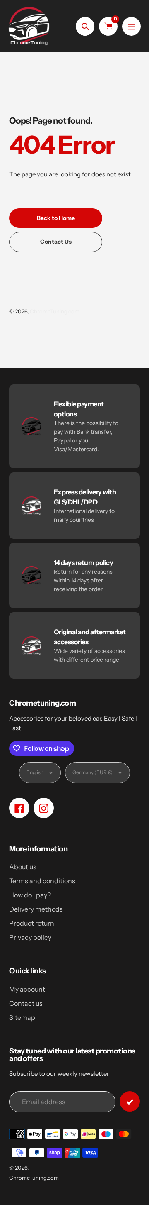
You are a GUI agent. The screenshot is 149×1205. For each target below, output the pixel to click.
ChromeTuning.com (54, 311)
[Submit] (130, 1101)
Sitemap (22, 1017)
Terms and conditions (42, 881)
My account (27, 989)
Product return (31, 923)
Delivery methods (36, 909)
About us (22, 867)
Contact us (26, 1003)
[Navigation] (131, 26)
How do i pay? (30, 895)
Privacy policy (30, 937)
